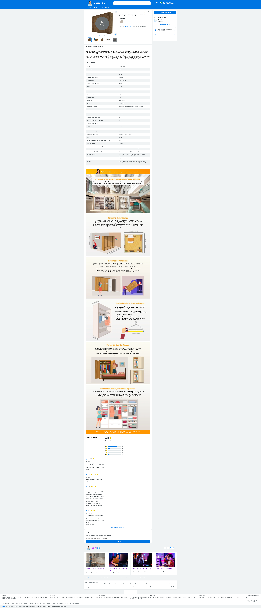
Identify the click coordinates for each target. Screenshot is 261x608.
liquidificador (126, 586)
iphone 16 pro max (150, 583)
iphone (170, 583)
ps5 (140, 583)
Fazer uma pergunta (118, 541)
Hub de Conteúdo (107, 583)
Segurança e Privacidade (253, 595)
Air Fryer (144, 583)
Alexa (167, 586)
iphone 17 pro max (109, 584)
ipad (131, 586)
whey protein (92, 584)
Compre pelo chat (252, 598)
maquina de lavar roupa (118, 586)
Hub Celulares (115, 583)
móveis (7, 606)
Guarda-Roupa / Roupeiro (19, 606)
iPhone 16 (98, 583)
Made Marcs (122, 66)
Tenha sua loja (102, 595)
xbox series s (139, 584)
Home (3, 606)
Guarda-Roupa (110, 577)
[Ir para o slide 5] (104, 35)
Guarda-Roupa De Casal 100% (99, 577)
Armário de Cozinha (160, 586)
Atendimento (105, 7)
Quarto (11, 606)
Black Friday (87, 583)
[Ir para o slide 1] (99, 35)
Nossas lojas (52, 595)
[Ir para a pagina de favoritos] (156, 3)
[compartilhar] (115, 34)
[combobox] (132, 3)
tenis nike (110, 586)
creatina (87, 584)
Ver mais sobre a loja (164, 24)
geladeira (157, 583)
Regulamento (152, 595)
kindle (103, 584)
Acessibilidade (202, 595)
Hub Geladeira (121, 583)
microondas (98, 584)
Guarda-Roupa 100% (141, 577)
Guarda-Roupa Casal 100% (120, 577)
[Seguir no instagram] (170, 548)
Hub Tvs (127, 583)
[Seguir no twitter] (165, 548)
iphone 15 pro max (118, 584)
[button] (148, 3)
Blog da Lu (4, 595)
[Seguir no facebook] (168, 548)
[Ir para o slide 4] (103, 35)
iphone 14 (137, 583)
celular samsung (126, 584)
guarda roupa (136, 586)
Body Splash (95, 586)
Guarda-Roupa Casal (131, 577)
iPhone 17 (93, 583)
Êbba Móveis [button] (128, 26)
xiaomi (144, 584)
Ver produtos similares (165, 12)
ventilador (148, 584)
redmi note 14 (104, 586)
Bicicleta (90, 586)
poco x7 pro (162, 583)
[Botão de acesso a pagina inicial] (93, 3)
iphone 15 (132, 583)
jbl (99, 586)
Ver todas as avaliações (118, 527)
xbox (167, 583)
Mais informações (129, 592)
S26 (101, 583)
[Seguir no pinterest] (173, 548)
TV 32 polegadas (89, 587)
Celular (161, 584)
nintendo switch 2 (156, 584)
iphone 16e (133, 584)
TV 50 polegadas (172, 586)
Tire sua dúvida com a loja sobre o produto (96, 538)
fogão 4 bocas (152, 586)
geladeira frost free (144, 586)
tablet (86, 586)
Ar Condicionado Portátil (169, 584)
